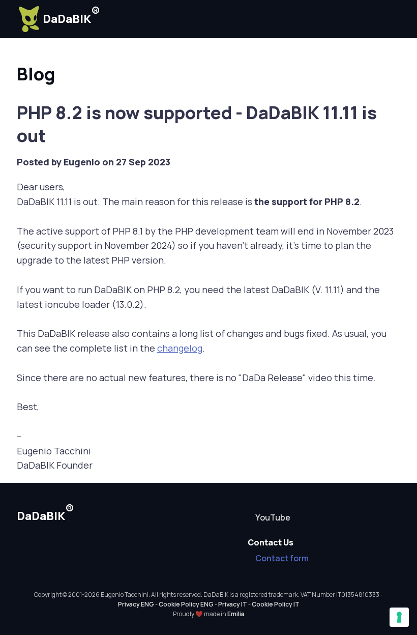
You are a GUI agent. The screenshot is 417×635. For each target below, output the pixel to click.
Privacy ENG (136, 604)
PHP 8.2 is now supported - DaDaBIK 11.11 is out (197, 123)
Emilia (236, 614)
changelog (179, 348)
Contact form (282, 558)
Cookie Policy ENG (186, 604)
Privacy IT (232, 604)
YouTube (272, 517)
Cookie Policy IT (276, 604)
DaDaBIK (71, 15)
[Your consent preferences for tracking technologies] (399, 617)
